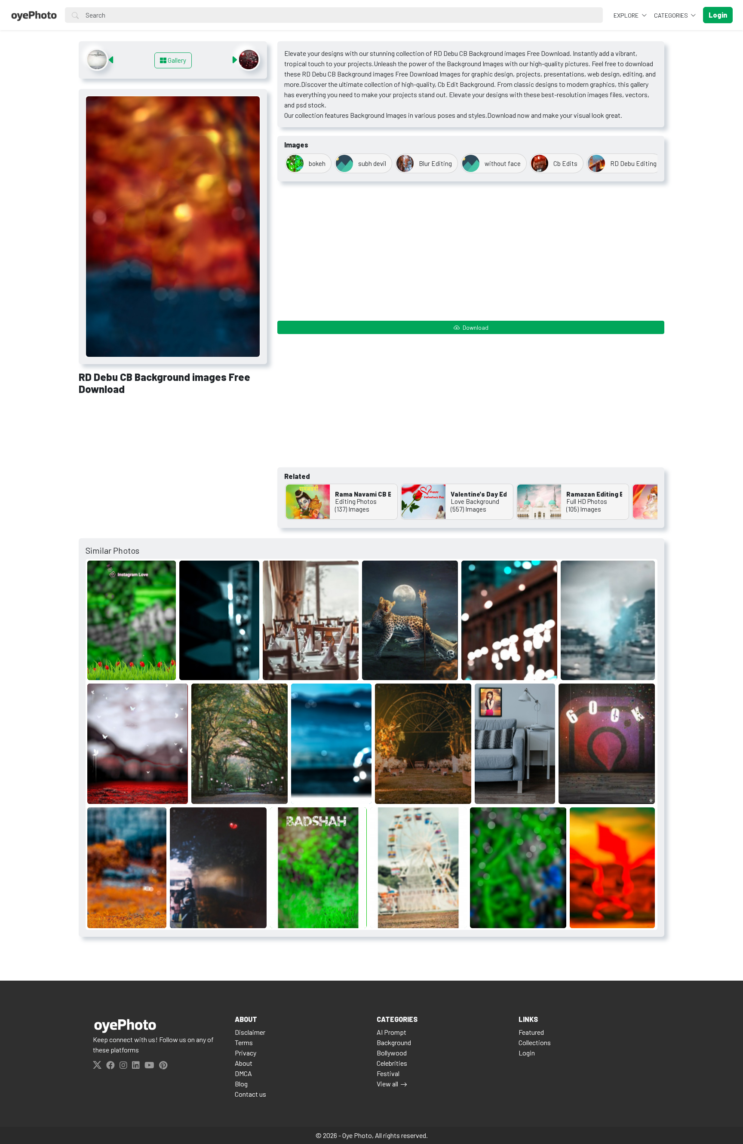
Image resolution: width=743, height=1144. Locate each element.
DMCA (243, 1073)
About (243, 1063)
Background (394, 1042)
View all (387, 1084)
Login (527, 1053)
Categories (671, 15)
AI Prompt (391, 1032)
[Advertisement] (173, 466)
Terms (244, 1042)
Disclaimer (250, 1032)
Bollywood (392, 1053)
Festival (388, 1073)
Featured (531, 1032)
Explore (627, 15)
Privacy (245, 1053)
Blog (241, 1084)
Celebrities (392, 1063)
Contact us (250, 1094)
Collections (535, 1042)
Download (474, 327)
